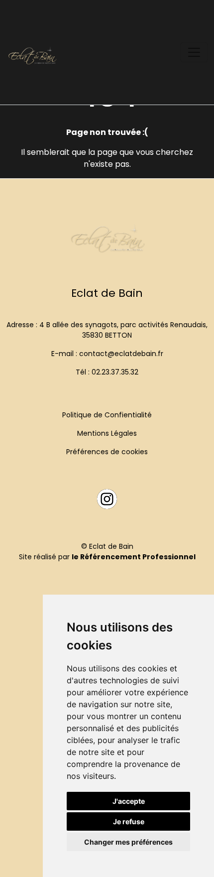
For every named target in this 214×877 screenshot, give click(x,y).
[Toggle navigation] (194, 52)
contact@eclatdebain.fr (121, 354)
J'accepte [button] (128, 801)
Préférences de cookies (107, 452)
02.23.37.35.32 (115, 372)
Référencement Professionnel (138, 557)
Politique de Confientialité (107, 415)
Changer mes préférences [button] (128, 842)
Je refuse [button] (128, 821)
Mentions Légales (107, 433)
